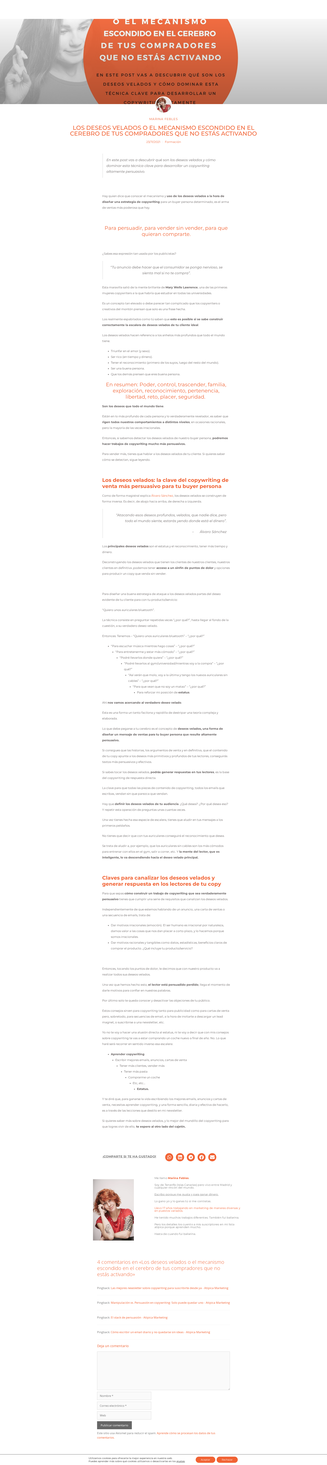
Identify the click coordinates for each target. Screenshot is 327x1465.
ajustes (180, 1461)
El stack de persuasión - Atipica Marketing (139, 1317)
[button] (169, 1157)
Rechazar (227, 1459)
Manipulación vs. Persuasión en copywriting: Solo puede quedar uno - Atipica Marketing (170, 1303)
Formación (173, 142)
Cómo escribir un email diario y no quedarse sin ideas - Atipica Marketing (160, 1332)
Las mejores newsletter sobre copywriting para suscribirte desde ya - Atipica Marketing (169, 1288)
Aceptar (205, 1459)
